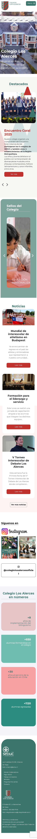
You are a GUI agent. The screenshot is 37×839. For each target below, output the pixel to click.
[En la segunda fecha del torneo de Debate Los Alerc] (27, 547)
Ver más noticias (18, 505)
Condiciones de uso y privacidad (13, 822)
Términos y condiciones (10, 820)
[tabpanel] (18, 43)
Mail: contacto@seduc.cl (10, 767)
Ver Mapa (5, 765)
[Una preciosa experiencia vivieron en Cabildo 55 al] (9, 547)
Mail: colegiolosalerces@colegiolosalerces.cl (16, 812)
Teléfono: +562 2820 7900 (10, 809)
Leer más (18, 365)
